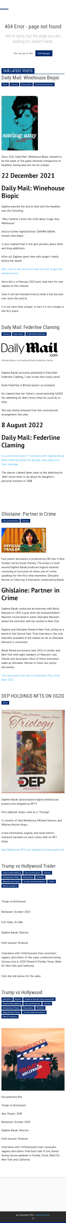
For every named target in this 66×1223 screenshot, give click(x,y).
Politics (40, 877)
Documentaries (10, 520)
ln (33, 1218)
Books (18, 999)
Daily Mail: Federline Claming (30, 327)
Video (51, 881)
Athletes (7, 999)
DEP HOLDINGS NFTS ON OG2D (32, 696)
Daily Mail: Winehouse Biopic (30, 78)
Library (14, 84)
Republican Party (11, 881)
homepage (44, 53)
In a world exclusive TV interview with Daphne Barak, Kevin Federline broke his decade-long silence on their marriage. (33, 460)
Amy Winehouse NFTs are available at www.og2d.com (32, 849)
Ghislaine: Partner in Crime (28, 514)
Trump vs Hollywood (21, 992)
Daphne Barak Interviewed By (39, 999)
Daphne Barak (43, 1215)
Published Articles (44, 84)
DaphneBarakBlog (12, 872)
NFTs (5, 702)
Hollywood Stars (11, 877)
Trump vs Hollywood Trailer (28, 866)
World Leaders (10, 885)
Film (5, 84)
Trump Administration (34, 881)
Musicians (26, 84)
